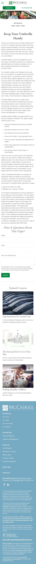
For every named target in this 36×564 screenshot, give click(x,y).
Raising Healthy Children (14, 389)
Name (3, 235)
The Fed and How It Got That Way (16, 353)
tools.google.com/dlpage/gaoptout (14, 553)
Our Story (6, 417)
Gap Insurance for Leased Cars (17, 316)
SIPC (7, 506)
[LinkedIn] (8, 484)
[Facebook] (4, 484)
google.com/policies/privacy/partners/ (20, 550)
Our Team (6, 420)
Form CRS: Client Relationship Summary (17, 540)
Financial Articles (8, 458)
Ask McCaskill (7, 448)
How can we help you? (8, 255)
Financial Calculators (9, 461)
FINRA (4, 506)
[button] (9, 7)
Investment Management (10, 439)
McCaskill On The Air (9, 451)
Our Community (8, 423)
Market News (7, 455)
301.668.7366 (27, 8)
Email (3, 245)
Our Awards (6, 427)
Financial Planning (8, 436)
